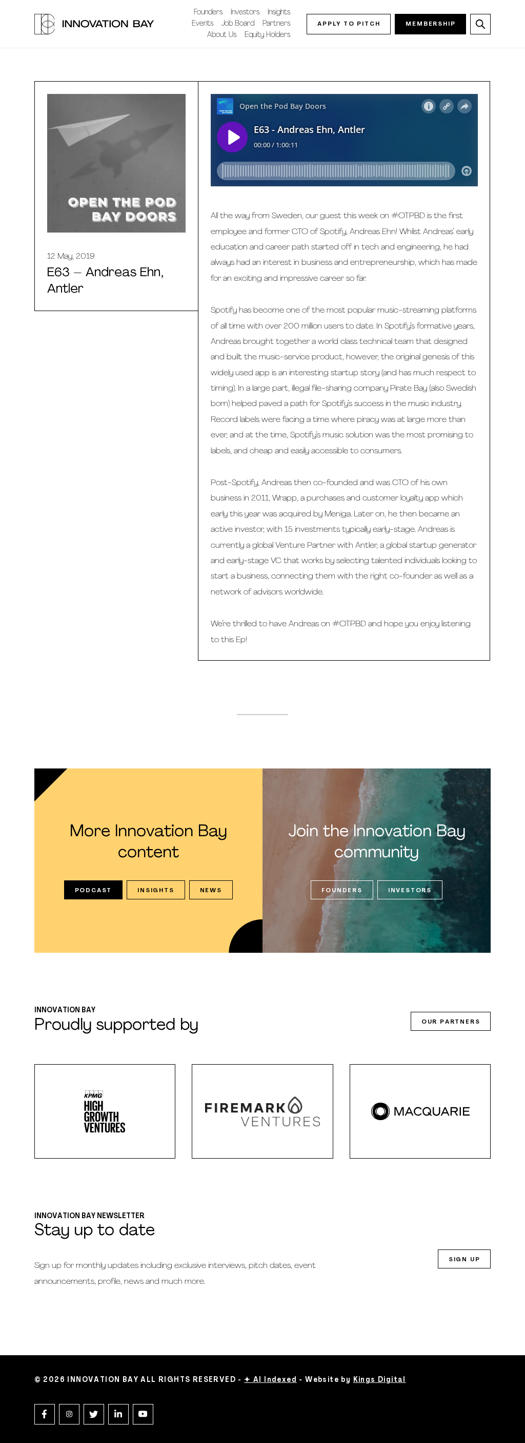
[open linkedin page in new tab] (118, 1414)
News (211, 891)
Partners (276, 24)
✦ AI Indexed (270, 1380)
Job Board (237, 24)
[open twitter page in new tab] (94, 1414)
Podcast (93, 891)
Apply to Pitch (348, 24)
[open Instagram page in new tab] (69, 1414)
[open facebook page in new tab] (44, 1414)
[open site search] (480, 24)
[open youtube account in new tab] (143, 1414)
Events (202, 24)
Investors (245, 12)
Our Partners (450, 1022)
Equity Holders (267, 35)
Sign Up (464, 1260)
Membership (430, 24)
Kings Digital (379, 1380)
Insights (279, 12)
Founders (208, 12)
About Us (221, 35)
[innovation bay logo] (94, 24)
